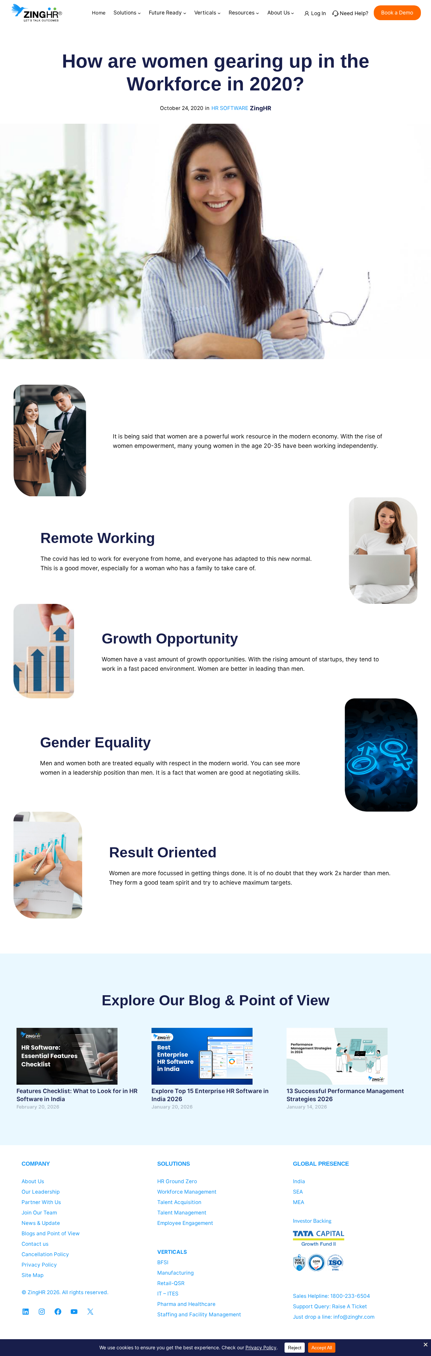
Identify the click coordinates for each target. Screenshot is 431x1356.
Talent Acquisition (179, 1202)
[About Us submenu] (292, 12)
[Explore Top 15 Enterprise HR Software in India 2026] (202, 1057)
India (299, 1181)
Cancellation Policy (45, 1254)
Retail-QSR (171, 1283)
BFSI (162, 1262)
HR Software (229, 108)
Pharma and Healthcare (186, 1304)
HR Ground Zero (177, 1181)
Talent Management (181, 1212)
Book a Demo (397, 12)
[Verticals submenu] (219, 12)
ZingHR (260, 108)
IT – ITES (167, 1293)
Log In (318, 13)
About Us (33, 1181)
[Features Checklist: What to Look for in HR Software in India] (67, 1057)
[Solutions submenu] (139, 12)
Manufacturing (175, 1273)
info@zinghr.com (353, 1317)
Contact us (35, 1244)
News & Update (41, 1223)
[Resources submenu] (257, 12)
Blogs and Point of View (51, 1233)
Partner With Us (41, 1202)
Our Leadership (41, 1192)
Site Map (32, 1275)
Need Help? (354, 13)
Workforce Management (187, 1192)
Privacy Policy (39, 1265)
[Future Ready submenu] (184, 12)
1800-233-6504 (350, 1296)
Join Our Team (39, 1212)
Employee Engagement (185, 1223)
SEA (298, 1192)
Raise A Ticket (349, 1306)
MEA (298, 1202)
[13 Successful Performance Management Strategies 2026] (337, 1057)
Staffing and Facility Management (199, 1314)
